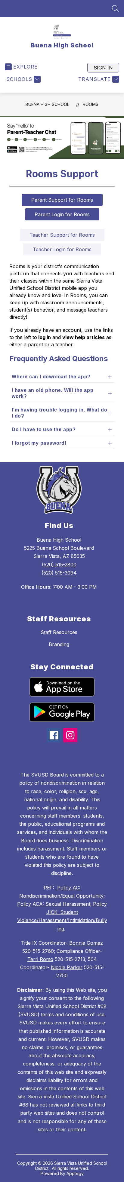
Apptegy (75, 1173)
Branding (59, 644)
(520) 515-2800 (59, 565)
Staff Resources (59, 632)
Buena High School (47, 104)
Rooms (90, 104)
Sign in (103, 68)
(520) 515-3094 (59, 573)
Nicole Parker (66, 967)
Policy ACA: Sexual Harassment (53, 904)
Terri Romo (40, 959)
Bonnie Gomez (85, 943)
